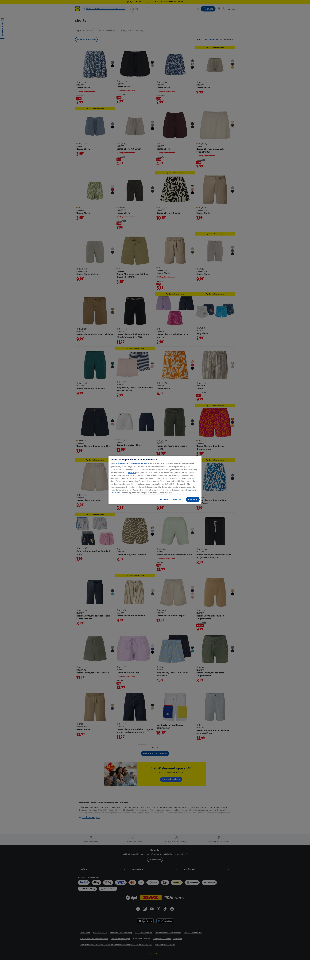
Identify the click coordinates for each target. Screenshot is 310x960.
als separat (132, 472)
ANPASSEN (177, 499)
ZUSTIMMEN (193, 499)
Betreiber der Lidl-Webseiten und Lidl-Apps (131, 464)
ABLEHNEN (164, 499)
